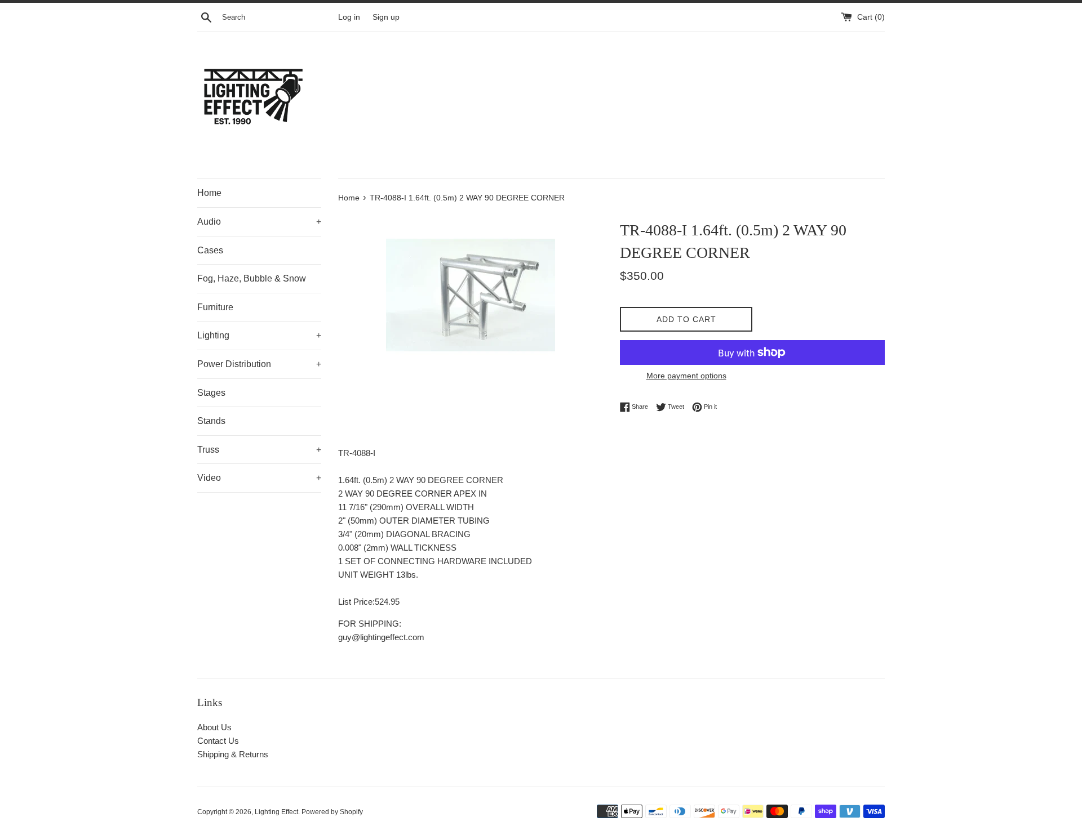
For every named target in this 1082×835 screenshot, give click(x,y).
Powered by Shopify (332, 812)
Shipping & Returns (232, 754)
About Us (214, 727)
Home (209, 193)
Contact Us (218, 740)
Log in (349, 17)
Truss (259, 449)
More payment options (686, 375)
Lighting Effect (276, 812)
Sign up (386, 17)
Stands (211, 421)
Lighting (259, 335)
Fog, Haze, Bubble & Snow (251, 278)
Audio (259, 221)
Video (259, 478)
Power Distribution (259, 364)
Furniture (215, 307)
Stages (211, 393)
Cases (210, 250)
